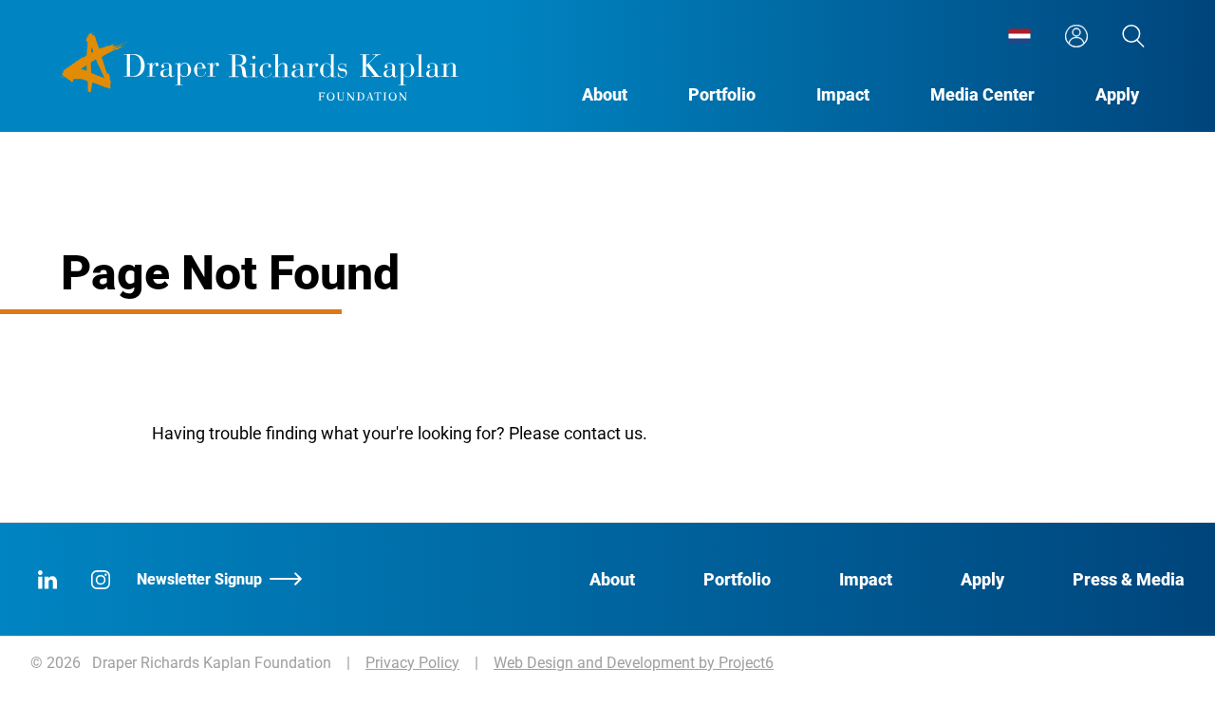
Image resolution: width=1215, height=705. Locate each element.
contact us (603, 433)
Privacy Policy (412, 663)
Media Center (982, 94)
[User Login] (1076, 36)
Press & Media (1129, 579)
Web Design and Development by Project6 (634, 663)
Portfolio (722, 94)
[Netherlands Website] (1019, 36)
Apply (1117, 94)
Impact (842, 94)
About (604, 94)
